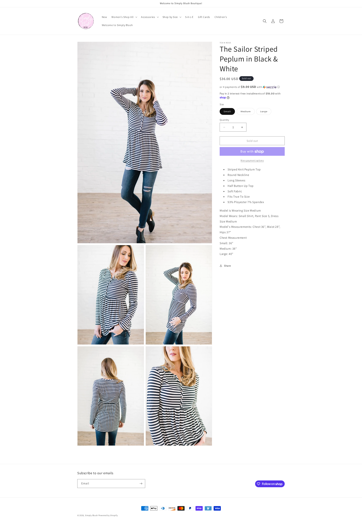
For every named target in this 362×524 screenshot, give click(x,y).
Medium (248, 112)
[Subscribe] (141, 483)
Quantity (224, 119)
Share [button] (227, 265)
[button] (124, 17)
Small (229, 112)
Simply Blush (91, 515)
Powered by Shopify (108, 515)
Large (265, 112)
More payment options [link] (252, 160)
